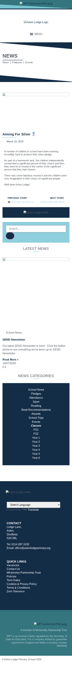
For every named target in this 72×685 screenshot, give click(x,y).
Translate (33, 509)
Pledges (36, 393)
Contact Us (13, 569)
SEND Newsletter (14, 339)
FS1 (36, 429)
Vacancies (13, 565)
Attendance (36, 397)
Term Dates (13, 580)
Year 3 (36, 445)
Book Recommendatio (34, 409)
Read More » (10, 359)
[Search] (10, 235)
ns (49, 409)
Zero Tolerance (16, 591)
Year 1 (36, 437)
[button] (38, 34)
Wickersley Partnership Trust (24, 572)
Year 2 (36, 441)
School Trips (36, 417)
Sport (36, 401)
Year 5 (36, 453)
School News (36, 389)
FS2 (36, 433)
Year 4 (36, 449)
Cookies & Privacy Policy (22, 584)
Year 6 (36, 457)
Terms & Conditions (18, 587)
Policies (11, 576)
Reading (36, 405)
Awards (36, 413)
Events (36, 421)
